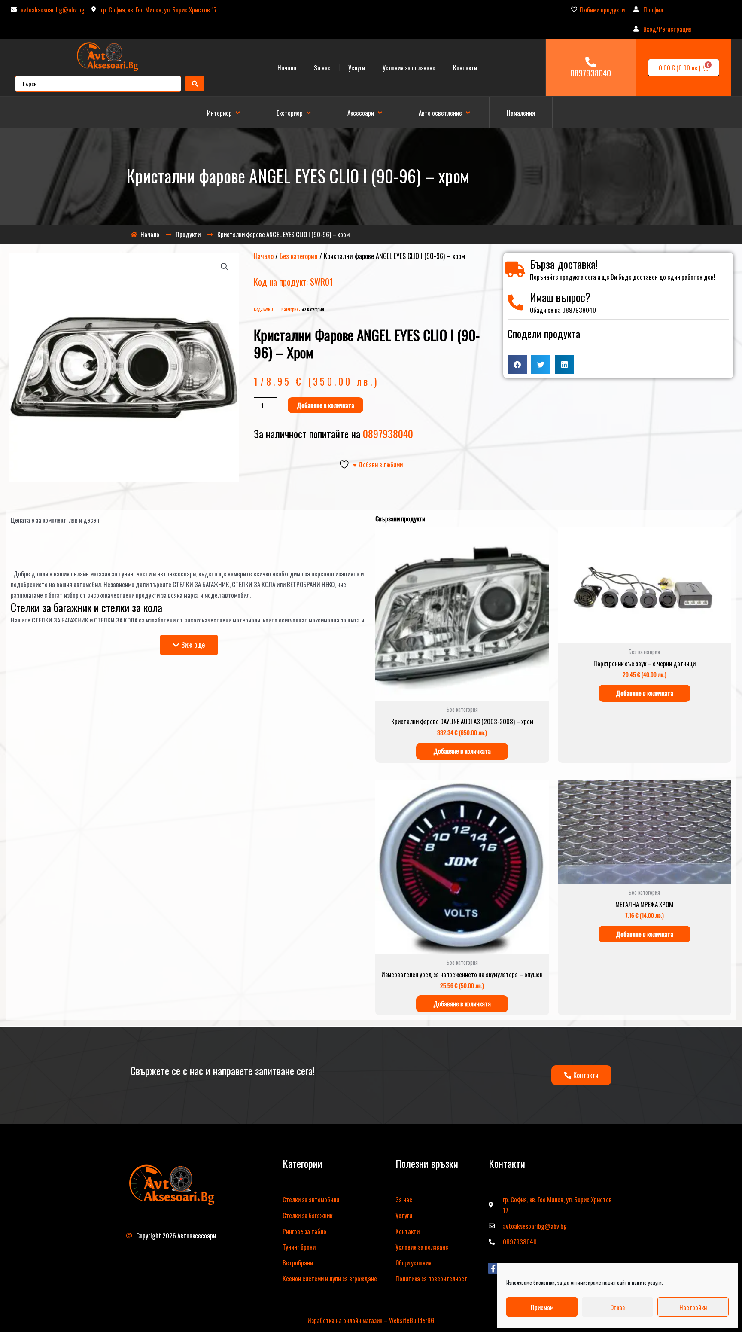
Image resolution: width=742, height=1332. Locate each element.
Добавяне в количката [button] (462, 751)
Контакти (465, 67)
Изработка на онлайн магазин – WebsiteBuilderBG (371, 1320)
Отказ (617, 1307)
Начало (286, 67)
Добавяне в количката (325, 405)
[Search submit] (195, 83)
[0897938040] (590, 62)
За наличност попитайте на (333, 433)
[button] (224, 113)
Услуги (356, 67)
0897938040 (590, 73)
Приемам (542, 1307)
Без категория (299, 256)
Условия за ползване (409, 67)
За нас (322, 67)
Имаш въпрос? (560, 297)
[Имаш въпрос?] (515, 303)
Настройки (693, 1307)
